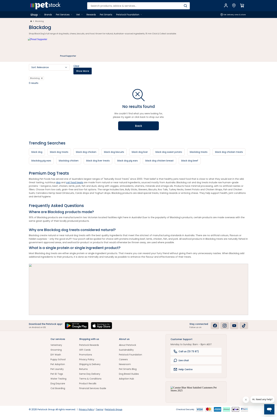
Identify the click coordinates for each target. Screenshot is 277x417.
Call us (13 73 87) (189, 351)
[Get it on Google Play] (76, 325)
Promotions (85, 354)
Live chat (184, 360)
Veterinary (56, 345)
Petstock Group (113, 409)
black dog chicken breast (159, 160)
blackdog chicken (69, 160)
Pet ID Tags (56, 373)
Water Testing (58, 378)
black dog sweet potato (168, 152)
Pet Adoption (57, 364)
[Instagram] (224, 325)
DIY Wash (55, 354)
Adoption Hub (126, 378)
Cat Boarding (57, 388)
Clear (76, 65)
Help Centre (186, 369)
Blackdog (39, 21)
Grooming (56, 349)
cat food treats (74, 182)
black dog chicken (86, 152)
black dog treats (59, 152)
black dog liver (140, 152)
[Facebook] (215, 325)
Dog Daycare (57, 383)
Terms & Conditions (90, 378)
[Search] (185, 5)
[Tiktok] (243, 325)
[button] (49, 67)
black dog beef (189, 160)
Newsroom (125, 364)
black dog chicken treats (229, 152)
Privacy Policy (86, 359)
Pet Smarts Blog (128, 369)
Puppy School (58, 359)
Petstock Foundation (130, 354)
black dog (36, 152)
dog (58, 182)
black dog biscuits (114, 152)
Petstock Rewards (89, 345)
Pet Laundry (57, 369)
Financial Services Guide (92, 388)
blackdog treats (198, 152)
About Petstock (127, 345)
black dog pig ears (127, 160)
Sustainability (126, 349)
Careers (123, 359)
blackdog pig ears (41, 160)
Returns (83, 369)
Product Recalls (87, 383)
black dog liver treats (98, 160)
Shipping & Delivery (90, 364)
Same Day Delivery (89, 373)
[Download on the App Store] (101, 325)
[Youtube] (234, 325)
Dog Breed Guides (129, 373)
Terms (99, 409)
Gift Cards (85, 349)
